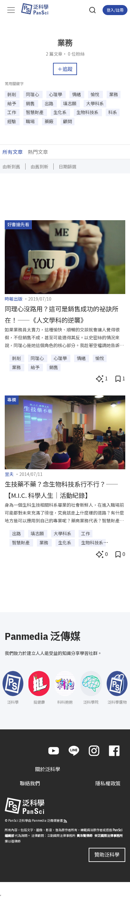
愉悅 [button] (95, 94)
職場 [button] (31, 121)
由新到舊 (11, 166)
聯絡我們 (30, 783)
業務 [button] (113, 94)
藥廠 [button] (49, 121)
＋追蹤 (65, 69)
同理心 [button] (33, 94)
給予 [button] (12, 103)
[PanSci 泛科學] (38, 9)
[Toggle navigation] (11, 10)
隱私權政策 (108, 783)
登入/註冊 (115, 10)
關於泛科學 (47, 769)
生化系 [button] (60, 112)
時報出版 (13, 299)
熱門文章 (38, 151)
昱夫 (9, 474)
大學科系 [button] (95, 103)
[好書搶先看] (65, 256)
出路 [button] (49, 103)
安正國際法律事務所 (108, 835)
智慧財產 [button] (35, 112)
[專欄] (65, 431)
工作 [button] (12, 112)
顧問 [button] (67, 121)
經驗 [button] (12, 121)
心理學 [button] (56, 94)
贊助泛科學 (107, 854)
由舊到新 (39, 166)
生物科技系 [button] (87, 112)
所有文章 (13, 151)
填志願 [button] (70, 103)
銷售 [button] (31, 103)
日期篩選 (67, 166)
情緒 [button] (77, 94)
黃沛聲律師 (84, 835)
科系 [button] (112, 112)
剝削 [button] (12, 94)
